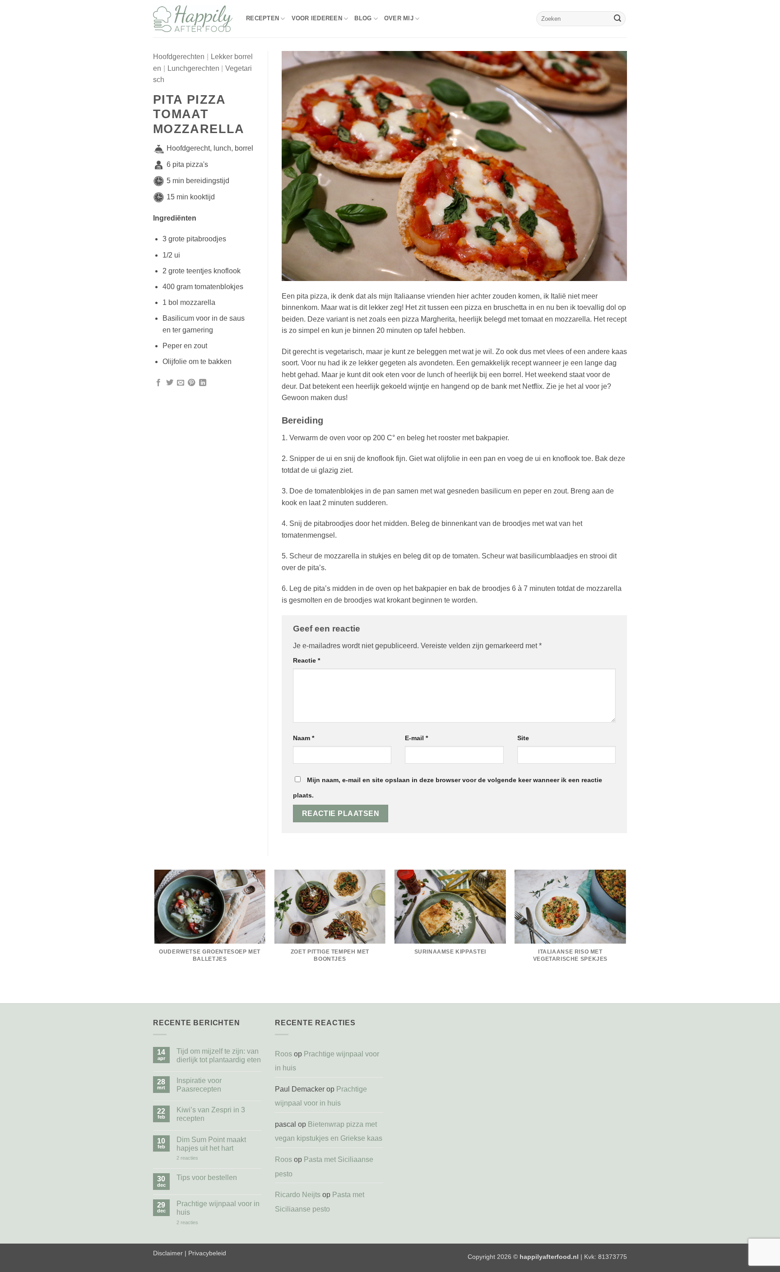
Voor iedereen (317, 18)
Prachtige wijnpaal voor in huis (218, 1208)
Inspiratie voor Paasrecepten (199, 1085)
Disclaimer (168, 1253)
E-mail (416, 738)
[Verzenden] (617, 19)
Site (523, 738)
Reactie (306, 660)
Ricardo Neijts (297, 1194)
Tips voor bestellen (206, 1177)
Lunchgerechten (193, 68)
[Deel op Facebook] (158, 383)
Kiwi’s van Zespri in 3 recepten (210, 1114)
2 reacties (194, 1158)
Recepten (262, 18)
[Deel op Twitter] (169, 383)
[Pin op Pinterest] (191, 383)
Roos (283, 1054)
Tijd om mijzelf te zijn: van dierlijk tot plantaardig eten (218, 1055)
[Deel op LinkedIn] (202, 383)
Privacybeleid (207, 1253)
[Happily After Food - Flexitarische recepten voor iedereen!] (192, 18)
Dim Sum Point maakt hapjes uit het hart (211, 1144)
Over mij (398, 18)
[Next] (625, 936)
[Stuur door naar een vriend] (180, 383)
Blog (362, 18)
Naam (303, 738)
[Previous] (155, 936)
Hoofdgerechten (178, 56)
